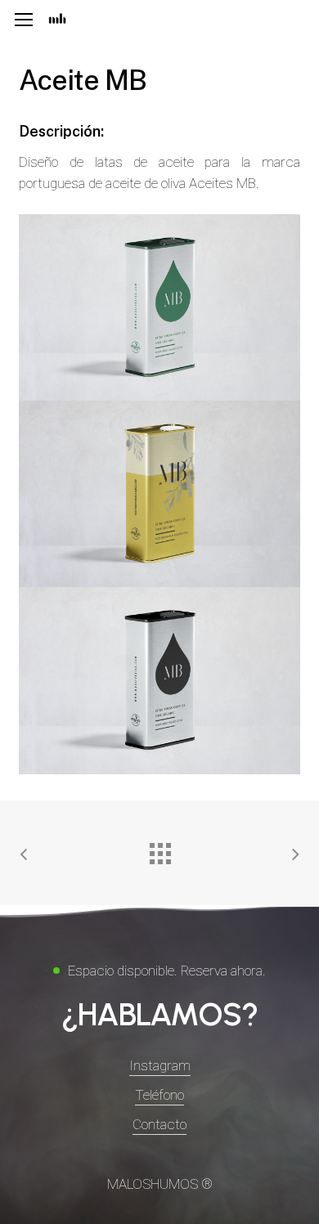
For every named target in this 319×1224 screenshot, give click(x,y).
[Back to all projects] (159, 849)
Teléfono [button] (159, 1095)
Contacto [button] (159, 1124)
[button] (24, 20)
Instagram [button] (160, 1065)
